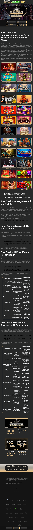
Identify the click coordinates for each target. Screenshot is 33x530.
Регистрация (15, 1)
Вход (22, 1)
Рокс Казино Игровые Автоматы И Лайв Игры (17, 197)
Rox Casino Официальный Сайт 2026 (14, 193)
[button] (19, 18)
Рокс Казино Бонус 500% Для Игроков (14, 194)
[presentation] (5, 10)
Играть (16, 16)
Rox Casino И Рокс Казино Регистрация (15, 196)
